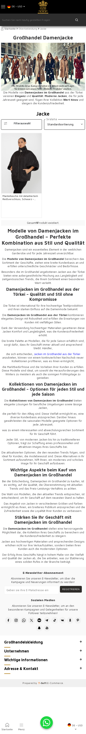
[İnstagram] (16, 620)
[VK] (62, 620)
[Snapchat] (39, 628)
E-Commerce (55, 683)
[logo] (43, 7)
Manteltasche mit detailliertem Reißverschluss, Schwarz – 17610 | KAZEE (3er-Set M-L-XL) (21, 197)
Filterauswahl (22, 123)
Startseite (10, 28)
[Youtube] (47, 628)
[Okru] (70, 620)
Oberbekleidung (28, 28)
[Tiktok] (54, 620)
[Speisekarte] (3, 7)
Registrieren (71, 589)
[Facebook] (8, 620)
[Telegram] (47, 620)
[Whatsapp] (23, 620)
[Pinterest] (78, 620)
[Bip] (39, 620)
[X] (31, 620)
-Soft (42, 683)
